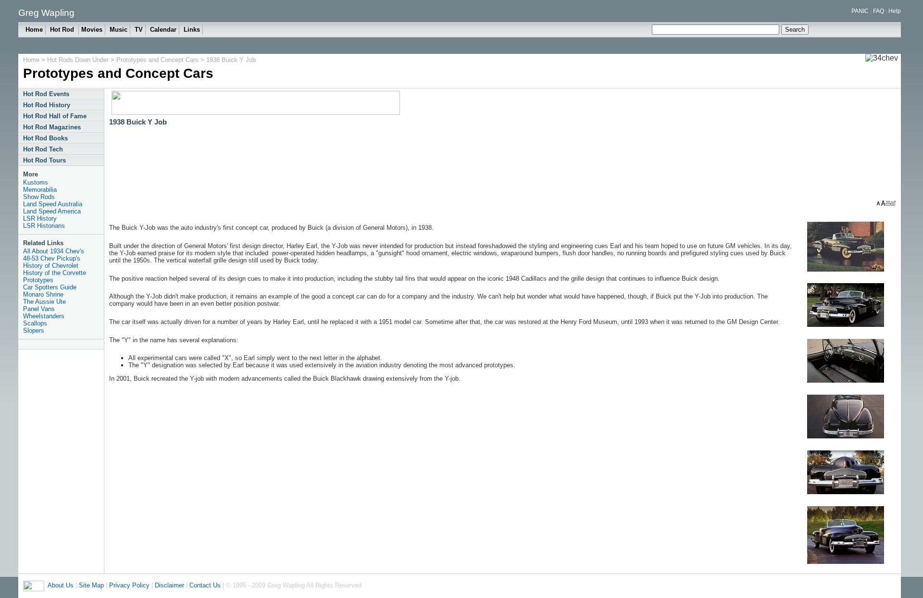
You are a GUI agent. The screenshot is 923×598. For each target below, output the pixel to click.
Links (192, 29)
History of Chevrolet (50, 265)
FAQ (878, 11)
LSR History (40, 218)
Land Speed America (52, 211)
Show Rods (39, 196)
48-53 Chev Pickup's (51, 258)
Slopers (33, 330)
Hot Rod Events (46, 94)
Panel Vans (39, 308)
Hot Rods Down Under (79, 59)
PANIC (860, 11)
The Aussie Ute (44, 301)
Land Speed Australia (52, 204)
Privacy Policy (129, 585)
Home (34, 29)
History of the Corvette (54, 272)
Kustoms (35, 182)
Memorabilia (40, 189)
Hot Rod (63, 29)
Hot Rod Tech (43, 149)
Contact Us (205, 585)
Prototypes (38, 280)
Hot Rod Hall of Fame (55, 116)
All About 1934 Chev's (53, 251)
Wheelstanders (43, 316)
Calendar (163, 29)
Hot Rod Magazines (52, 127)
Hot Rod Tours (44, 160)
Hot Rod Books (45, 138)
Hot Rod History (46, 105)
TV (139, 29)
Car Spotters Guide (49, 287)
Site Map (91, 585)
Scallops (35, 323)
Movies (91, 29)
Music (118, 29)
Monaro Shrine (43, 294)
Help (894, 11)
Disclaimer (169, 585)
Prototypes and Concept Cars (157, 59)
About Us (61, 585)
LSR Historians (44, 225)
